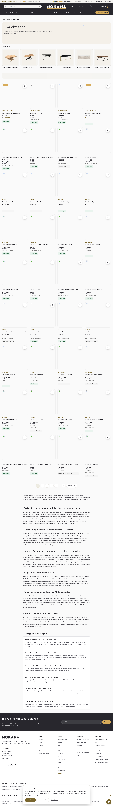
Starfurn (60, 742)
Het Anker (60, 748)
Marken (41, 739)
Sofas (6, 12)
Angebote (69, 12)
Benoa (59, 768)
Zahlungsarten (80, 748)
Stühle (12, 12)
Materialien (98, 751)
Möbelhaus (108, 1)
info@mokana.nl (6, 751)
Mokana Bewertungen (101, 765)
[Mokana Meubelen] (56, 7)
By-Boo (60, 756)
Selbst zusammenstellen (101, 739)
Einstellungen (54, 800)
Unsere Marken (99, 756)
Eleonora (60, 753)
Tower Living (61, 759)
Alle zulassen (30, 800)
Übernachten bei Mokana (101, 762)
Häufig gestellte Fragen (83, 739)
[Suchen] (40, 6)
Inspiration (90, 12)
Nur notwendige (43, 800)
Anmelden (106, 722)
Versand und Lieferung (82, 742)
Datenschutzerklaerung (31, 795)
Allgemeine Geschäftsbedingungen (83, 751)
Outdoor (56, 12)
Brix (59, 765)
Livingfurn (60, 762)
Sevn (59, 745)
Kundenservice (99, 1)
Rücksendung (80, 745)
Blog (96, 742)
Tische (18, 12)
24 (63, 485)
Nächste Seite (72, 485)
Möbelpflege (98, 753)
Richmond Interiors (63, 739)
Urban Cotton (61, 770)
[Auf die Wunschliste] (25, 86)
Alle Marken (61, 773)
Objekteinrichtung (100, 745)
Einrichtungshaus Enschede (102, 759)
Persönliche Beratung (102, 12)
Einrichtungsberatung (101, 748)
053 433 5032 (6, 748)
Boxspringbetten (79, 12)
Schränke (26, 12)
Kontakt (79, 755)
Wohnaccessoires (46, 12)
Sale (62, 12)
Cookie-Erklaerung (79, 793)
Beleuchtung (34, 12)
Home (3, 19)
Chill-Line (60, 751)
